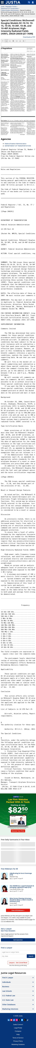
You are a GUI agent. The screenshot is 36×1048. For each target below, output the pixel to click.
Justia (2, 6)
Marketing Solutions (10, 1009)
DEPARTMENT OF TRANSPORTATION (18, 146)
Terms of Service (18, 1038)
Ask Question (18, 940)
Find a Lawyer (6, 948)
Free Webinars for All (9, 869)
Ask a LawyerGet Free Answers (8, 930)
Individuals (6, 982)
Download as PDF (29, 37)
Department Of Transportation (9, 8)
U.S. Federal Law (8, 995)
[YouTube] (11, 1020)
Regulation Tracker (11, 6)
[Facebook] (14, 1020)
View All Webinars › (18, 910)
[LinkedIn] (9, 1020)
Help (18, 1034)
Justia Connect (18, 1024)
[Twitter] (25, 1020)
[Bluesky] (22, 1020)
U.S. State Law (7, 1000)
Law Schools (7, 991)
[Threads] (19, 1020)
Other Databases (9, 1004)
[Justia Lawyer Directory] (27, 1020)
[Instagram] (17, 1020)
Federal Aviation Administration (10, 10)
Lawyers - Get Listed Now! (18, 962)
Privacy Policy (18, 1041)
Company (18, 1031)
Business (5, 986)
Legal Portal (18, 1028)
